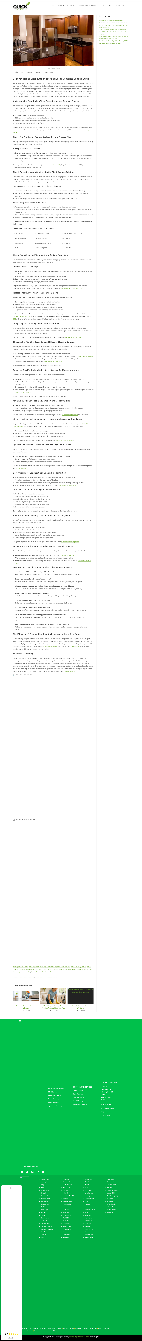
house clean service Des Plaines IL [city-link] (41, 969)
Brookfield (44, 1201)
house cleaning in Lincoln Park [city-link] (81, 969)
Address (103, 1087)
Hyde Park (66, 1209)
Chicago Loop (45, 1223)
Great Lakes (67, 1229)
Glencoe (65, 1232)
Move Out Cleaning (55, 1095)
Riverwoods (89, 1234)
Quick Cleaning (75, 646)
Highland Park (67, 1204)
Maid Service (52, 1092)
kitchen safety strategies (65, 440)
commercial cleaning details (70, 542)
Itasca (87, 1185)
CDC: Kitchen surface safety (53, 361)
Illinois (87, 1182)
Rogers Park (89, 1237)
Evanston (66, 1179)
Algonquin (44, 1182)
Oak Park (88, 1223)
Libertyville (88, 1179)
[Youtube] (43, 1172)
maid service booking (50, 646)
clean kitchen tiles (28, 977)
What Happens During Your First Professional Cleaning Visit (53, 1007)
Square (109, 1187)
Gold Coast (67, 1226)
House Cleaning (49, 72)
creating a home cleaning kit (66, 485)
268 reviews (11, 1338)
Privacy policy (105, 1115)
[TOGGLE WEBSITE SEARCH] (127, 5)
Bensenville (44, 1196)
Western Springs (113, 1196)
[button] (113, 1104)
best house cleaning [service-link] (63, 967)
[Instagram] (32, 1172)
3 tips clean (19, 977)
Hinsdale (66, 1207)
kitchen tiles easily (40, 977)
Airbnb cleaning (21, 468)
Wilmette (66, 1221)
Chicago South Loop (47, 1229)
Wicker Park (111, 1207)
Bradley (43, 1212)
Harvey (65, 1198)
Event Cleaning (78, 1101)
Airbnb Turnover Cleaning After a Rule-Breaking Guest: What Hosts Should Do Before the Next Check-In (112, 32)
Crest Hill (44, 1221)
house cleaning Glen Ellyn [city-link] (62, 969)
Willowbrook (111, 1209)
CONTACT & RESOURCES (110, 1083)
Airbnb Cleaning (53, 1102)
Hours (103, 1100)
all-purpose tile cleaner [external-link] (20, 967)
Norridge (88, 1215)
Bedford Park (45, 1198)
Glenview (66, 1193)
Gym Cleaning (77, 1094)
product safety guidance (23, 392)
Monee (87, 1207)
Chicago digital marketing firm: (79, 1337)
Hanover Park (67, 1201)
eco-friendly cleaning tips (84, 356)
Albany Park (45, 1179)
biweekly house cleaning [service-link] (48, 967)
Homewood (67, 1215)
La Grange (88, 1190)
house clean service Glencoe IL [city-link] (41, 972)
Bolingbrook (45, 1204)
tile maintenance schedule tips (71, 288)
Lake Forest (89, 1193)
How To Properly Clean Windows (80, 1007)
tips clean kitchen (52, 977)
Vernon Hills (111, 1193)
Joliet (87, 1187)
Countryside (45, 1218)
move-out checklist (68, 555)
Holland (66, 1237)
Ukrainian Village (112, 1190)
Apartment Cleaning (55, 1106)
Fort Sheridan (67, 1185)
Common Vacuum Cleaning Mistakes (26, 1007)
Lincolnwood (89, 1198)
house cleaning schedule (70, 415)
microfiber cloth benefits (52, 165)
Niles (86, 1212)
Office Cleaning (78, 1090)
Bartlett (43, 1193)
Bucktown (44, 1207)
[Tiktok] (37, 1172)
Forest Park (67, 1187)
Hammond (66, 1234)
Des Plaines (45, 1232)
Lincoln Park (67, 1223)
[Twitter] (27, 1172)
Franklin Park (67, 1182)
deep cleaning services (22, 316)
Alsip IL (43, 1185)
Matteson (88, 1204)
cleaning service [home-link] (34, 967)
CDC (14, 319)
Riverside (88, 1232)
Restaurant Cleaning (80, 1104)
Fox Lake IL (66, 1190)
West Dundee (111, 1204)
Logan (87, 1201)
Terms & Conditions (107, 1108)
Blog (102, 1112)
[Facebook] (21, 1172)
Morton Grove (90, 1209)
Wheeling (110, 1198)
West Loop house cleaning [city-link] (21, 972)
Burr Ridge (44, 1209)
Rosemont (110, 1179)
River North (111, 1182)
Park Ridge (66, 1218)
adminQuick (19, 72)
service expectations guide (72, 337)
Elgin (42, 1237)
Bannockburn (45, 1190)
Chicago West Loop (47, 1226)
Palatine (87, 1226)
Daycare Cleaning (79, 1097)
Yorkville (110, 1212)
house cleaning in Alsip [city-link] (78, 967)
